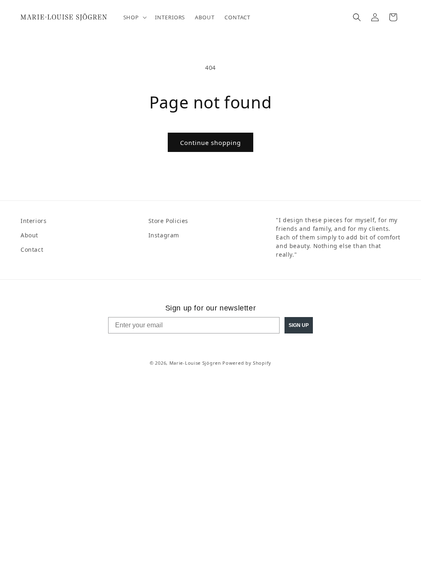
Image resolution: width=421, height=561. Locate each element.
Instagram (163, 235)
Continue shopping (210, 142)
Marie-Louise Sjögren (195, 363)
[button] (134, 17)
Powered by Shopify (246, 363)
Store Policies (168, 221)
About (29, 235)
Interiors (33, 221)
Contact (32, 249)
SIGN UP (299, 325)
